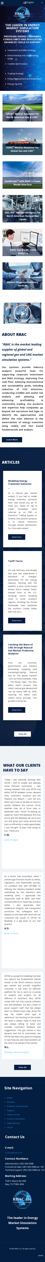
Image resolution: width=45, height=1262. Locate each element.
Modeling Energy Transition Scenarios (19, 482)
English (30, 2)
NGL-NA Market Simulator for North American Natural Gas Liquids (22, 216)
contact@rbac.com (13, 1152)
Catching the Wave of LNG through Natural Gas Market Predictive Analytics (21, 649)
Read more (17, 537)
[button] (2, 3)
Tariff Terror (15, 561)
